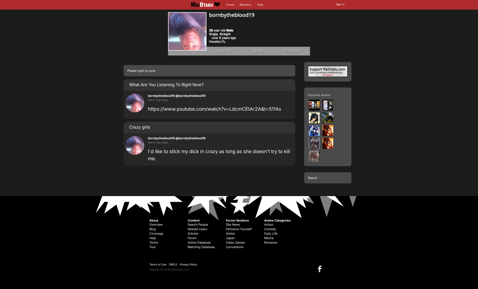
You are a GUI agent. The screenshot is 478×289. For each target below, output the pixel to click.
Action (268, 224)
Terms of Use (157, 264)
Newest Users (197, 229)
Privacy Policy (188, 264)
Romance (270, 242)
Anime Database (199, 242)
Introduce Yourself (239, 229)
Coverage (156, 233)
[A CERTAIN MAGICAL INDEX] (327, 135)
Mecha (269, 238)
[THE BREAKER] (314, 160)
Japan (230, 238)
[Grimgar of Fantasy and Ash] (327, 148)
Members (245, 4)
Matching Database (201, 247)
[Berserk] (327, 122)
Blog (152, 229)
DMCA (173, 264)
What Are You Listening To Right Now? (166, 84)
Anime (230, 233)
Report (312, 178)
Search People (198, 224)
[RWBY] (314, 109)
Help (260, 4)
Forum (230, 4)
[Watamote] (314, 122)
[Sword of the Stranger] (314, 148)
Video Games (235, 242)
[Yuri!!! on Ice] (314, 135)
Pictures (292, 51)
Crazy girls (139, 127)
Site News (233, 224)
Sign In (340, 4)
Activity (225, 51)
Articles (193, 233)
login (140, 71)
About (258, 51)
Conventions (234, 247)
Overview (156, 224)
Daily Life (270, 233)
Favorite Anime (319, 95)
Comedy (270, 229)
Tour (152, 247)
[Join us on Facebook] (320, 269)
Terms (153, 242)
